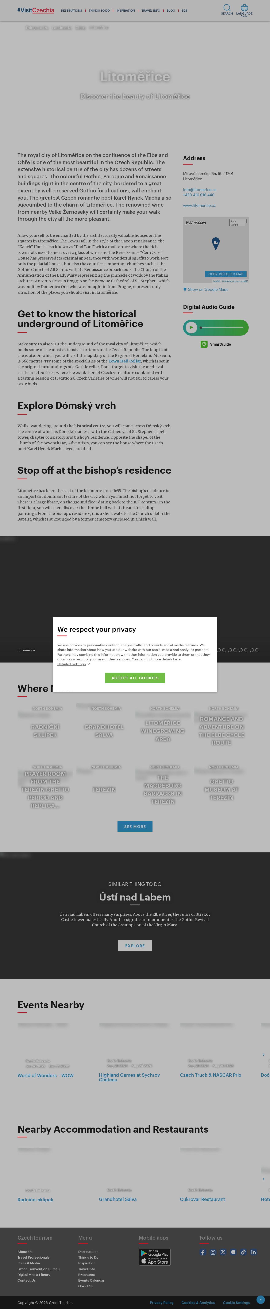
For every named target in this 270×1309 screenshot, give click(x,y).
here (177, 659)
